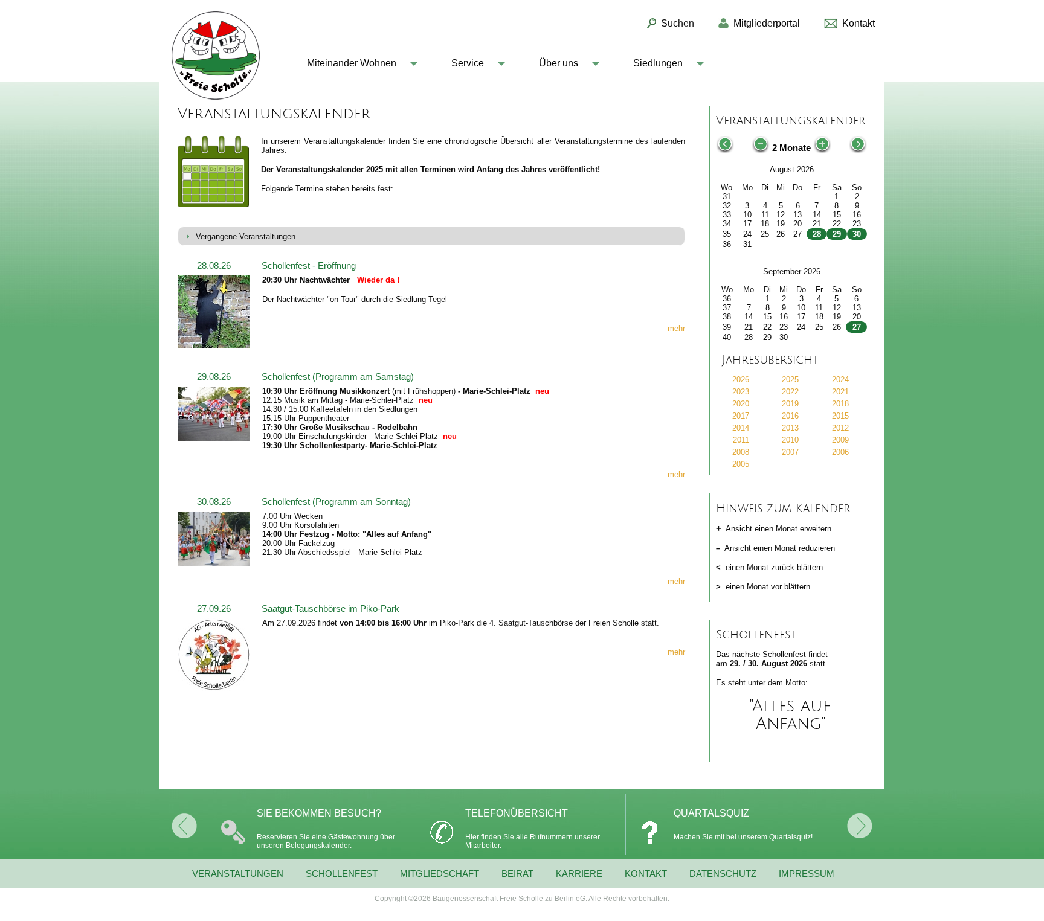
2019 (790, 403)
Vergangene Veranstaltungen (245, 236)
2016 (790, 415)
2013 (790, 427)
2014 (740, 427)
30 (856, 234)
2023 (740, 391)
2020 (740, 403)
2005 (740, 464)
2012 (840, 427)
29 (837, 234)
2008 (740, 452)
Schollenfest (342, 874)
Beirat (517, 874)
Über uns (558, 63)
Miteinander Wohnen (351, 63)
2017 (740, 415)
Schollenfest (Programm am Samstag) (338, 377)
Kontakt (646, 874)
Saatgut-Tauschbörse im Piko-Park (330, 609)
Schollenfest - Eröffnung (309, 266)
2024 (840, 379)
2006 (840, 452)
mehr (676, 328)
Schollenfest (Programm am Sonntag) (336, 502)
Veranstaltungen (237, 874)
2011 (741, 439)
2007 (790, 452)
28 (817, 234)
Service (467, 63)
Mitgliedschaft (439, 874)
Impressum (806, 874)
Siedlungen (658, 63)
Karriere (579, 874)
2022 (790, 391)
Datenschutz (722, 874)
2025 (790, 379)
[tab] (431, 236)
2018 (840, 403)
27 (856, 327)
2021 (840, 391)
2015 (840, 415)
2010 (790, 439)
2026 (740, 379)
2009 (840, 439)
